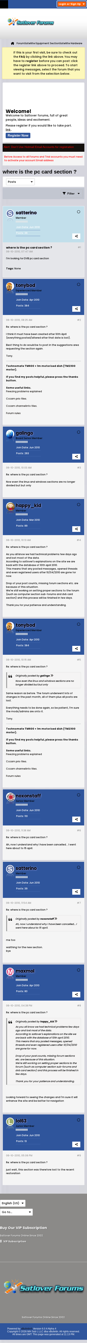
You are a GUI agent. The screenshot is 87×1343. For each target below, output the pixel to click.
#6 (79, 830)
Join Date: (22, 227)
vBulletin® (26, 1328)
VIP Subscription (14, 1241)
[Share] (76, 236)
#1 (79, 247)
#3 (79, 467)
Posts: (20, 233)
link (8, 130)
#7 (79, 903)
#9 (79, 1155)
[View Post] (52, 675)
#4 (79, 540)
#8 (79, 1005)
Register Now (18, 135)
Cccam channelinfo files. (21, 406)
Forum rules (13, 413)
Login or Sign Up (70, 4)
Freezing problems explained (24, 391)
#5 (79, 659)
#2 (79, 320)
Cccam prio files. (16, 398)
